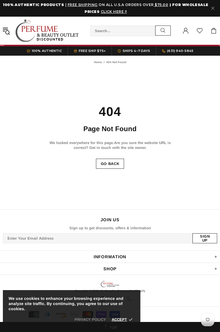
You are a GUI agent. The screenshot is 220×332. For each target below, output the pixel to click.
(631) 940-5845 (180, 51)
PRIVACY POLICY (90, 319)
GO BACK (110, 164)
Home (98, 62)
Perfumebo (46, 31)
